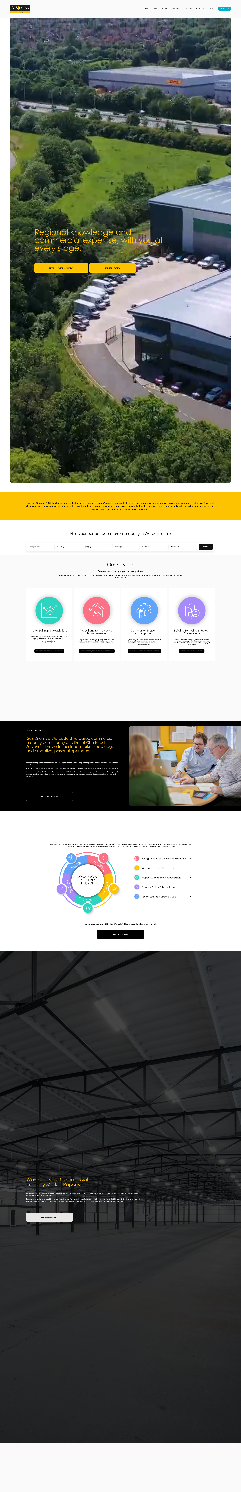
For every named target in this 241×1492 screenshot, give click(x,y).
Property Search (200, 8)
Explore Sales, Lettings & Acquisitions (49, 651)
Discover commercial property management (144, 651)
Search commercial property (61, 268)
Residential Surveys (224, 8)
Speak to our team (112, 268)
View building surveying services (192, 651)
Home (146, 8)
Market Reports (175, 8)
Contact (211, 8)
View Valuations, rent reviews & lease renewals (97, 651)
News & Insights (187, 8)
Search (205, 547)
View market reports (49, 1217)
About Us (164, 8)
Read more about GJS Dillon (49, 797)
